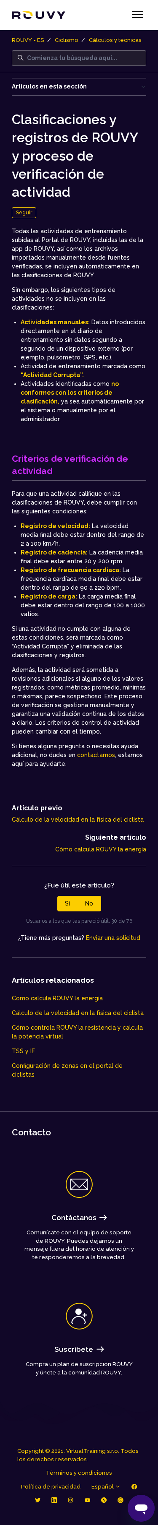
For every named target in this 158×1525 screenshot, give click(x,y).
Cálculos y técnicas (115, 40)
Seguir (24, 212)
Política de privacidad (50, 1486)
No (89, 903)
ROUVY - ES (28, 40)
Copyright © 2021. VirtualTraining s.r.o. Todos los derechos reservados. (78, 1455)
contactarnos (96, 755)
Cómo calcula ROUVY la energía (100, 849)
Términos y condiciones (79, 1473)
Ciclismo (66, 40)
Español (103, 1486)
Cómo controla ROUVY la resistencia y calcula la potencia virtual (77, 1032)
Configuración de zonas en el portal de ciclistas (67, 1070)
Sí (67, 903)
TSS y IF (23, 1051)
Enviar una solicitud (113, 937)
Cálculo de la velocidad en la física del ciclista (78, 819)
